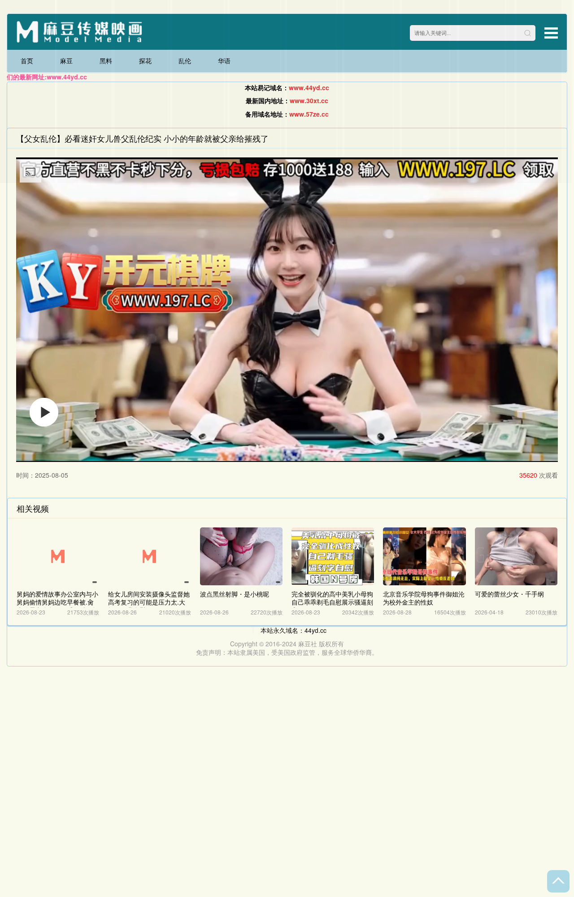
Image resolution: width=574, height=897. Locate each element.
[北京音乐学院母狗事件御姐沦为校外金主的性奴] (424, 556)
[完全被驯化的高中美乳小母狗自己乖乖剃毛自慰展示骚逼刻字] (332, 556)
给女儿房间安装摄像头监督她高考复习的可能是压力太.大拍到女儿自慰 (149, 601)
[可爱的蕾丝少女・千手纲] (516, 556)
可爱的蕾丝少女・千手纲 (509, 593)
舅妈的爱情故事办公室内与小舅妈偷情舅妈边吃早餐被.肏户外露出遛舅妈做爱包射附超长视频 (57, 606)
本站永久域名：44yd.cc (293, 630)
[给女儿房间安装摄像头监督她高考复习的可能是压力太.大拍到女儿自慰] (149, 556)
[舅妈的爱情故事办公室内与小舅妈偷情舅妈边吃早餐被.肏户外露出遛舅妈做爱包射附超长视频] (58, 556)
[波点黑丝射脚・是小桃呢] (241, 556)
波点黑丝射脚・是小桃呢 (234, 593)
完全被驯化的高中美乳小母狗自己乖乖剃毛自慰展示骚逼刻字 (332, 601)
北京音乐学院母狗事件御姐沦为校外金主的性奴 (424, 597)
